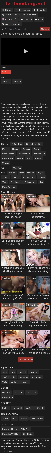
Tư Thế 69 (17, 408)
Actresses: (5, 168)
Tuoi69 (5, 418)
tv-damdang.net (26, 3)
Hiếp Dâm (18, 392)
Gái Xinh (29, 408)
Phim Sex (25, 429)
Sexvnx (19, 158)
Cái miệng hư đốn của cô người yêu (38, 215)
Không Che (17, 144)
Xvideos (23, 418)
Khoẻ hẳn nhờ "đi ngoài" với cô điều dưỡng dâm (38, 324)
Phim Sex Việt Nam (11, 434)
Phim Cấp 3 (7, 397)
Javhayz (26, 149)
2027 (12, 372)
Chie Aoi (17, 168)
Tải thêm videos (25, 359)
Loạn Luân (31, 392)
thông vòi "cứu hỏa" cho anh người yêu (13, 297)
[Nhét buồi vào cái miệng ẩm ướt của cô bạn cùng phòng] (38, 230)
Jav (41, 182)
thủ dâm (24, 382)
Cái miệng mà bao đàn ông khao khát (12, 242)
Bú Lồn (5, 408)
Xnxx (14, 418)
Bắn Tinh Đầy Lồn (34, 144)
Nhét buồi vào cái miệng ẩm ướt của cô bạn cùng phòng (38, 243)
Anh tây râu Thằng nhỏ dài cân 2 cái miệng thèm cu (38, 270)
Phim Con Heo (8, 187)
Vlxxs (4, 182)
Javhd (36, 149)
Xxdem (38, 158)
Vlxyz (29, 158)
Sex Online (28, 434)
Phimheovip (7, 158)
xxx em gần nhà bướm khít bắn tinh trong (12, 324)
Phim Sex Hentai (9, 429)
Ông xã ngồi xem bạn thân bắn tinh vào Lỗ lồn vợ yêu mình (13, 351)
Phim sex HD (36, 418)
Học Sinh (6, 392)
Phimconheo (24, 153)
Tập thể (22, 372)
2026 (4, 372)
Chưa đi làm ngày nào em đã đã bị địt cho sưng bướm (38, 351)
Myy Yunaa (37, 377)
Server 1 (6, 72)
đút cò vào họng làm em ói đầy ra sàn (13, 215)
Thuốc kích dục (9, 377)
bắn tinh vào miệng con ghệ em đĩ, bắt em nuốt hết (38, 297)
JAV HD (40, 408)
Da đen (14, 382)
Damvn (5, 149)
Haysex (15, 149)
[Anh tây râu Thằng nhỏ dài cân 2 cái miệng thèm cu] (38, 257)
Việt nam (33, 372)
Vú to (4, 382)
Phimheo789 (39, 153)
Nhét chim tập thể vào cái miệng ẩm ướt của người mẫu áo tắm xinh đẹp (13, 270)
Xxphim (5, 163)
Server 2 (17, 81)
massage (24, 377)
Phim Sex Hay (8, 153)
